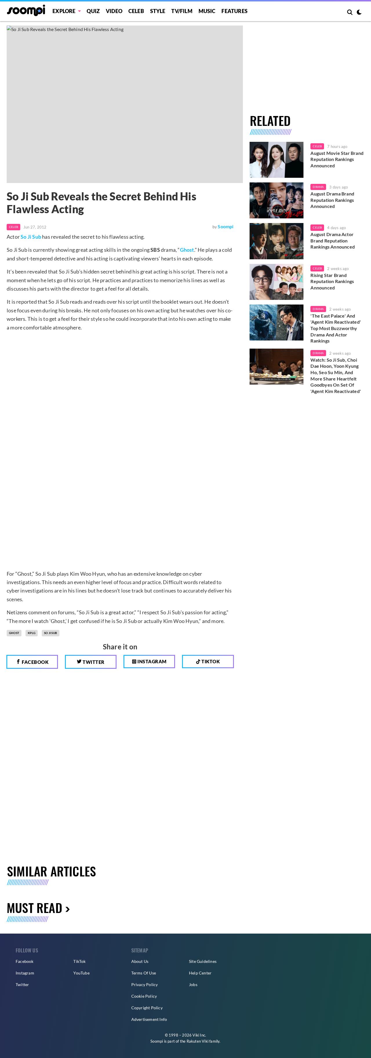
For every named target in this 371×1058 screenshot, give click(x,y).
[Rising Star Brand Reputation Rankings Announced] (277, 282)
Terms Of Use (143, 972)
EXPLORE (63, 11)
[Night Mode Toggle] (359, 12)
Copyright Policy (147, 1007)
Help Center (200, 972)
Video (114, 11)
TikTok (79, 961)
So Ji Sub (31, 236)
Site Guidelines (203, 961)
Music (207, 11)
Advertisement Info (149, 1019)
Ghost (187, 250)
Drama (318, 187)
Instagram (152, 661)
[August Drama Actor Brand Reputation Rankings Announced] (277, 241)
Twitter (93, 662)
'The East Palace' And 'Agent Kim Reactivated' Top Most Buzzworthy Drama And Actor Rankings (335, 328)
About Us (140, 961)
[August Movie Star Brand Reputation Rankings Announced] (277, 160)
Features (234, 11)
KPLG (31, 633)
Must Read (34, 907)
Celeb (136, 11)
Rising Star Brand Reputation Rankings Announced (332, 281)
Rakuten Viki (197, 1041)
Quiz (93, 11)
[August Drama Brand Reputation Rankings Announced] (277, 200)
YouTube (81, 972)
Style (158, 11)
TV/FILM (181, 11)
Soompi (225, 226)
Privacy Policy (144, 984)
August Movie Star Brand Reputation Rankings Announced (336, 159)
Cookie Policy (144, 996)
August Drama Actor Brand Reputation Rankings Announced (332, 240)
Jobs (193, 984)
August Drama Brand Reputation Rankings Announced (332, 200)
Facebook (35, 662)
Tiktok (210, 661)
